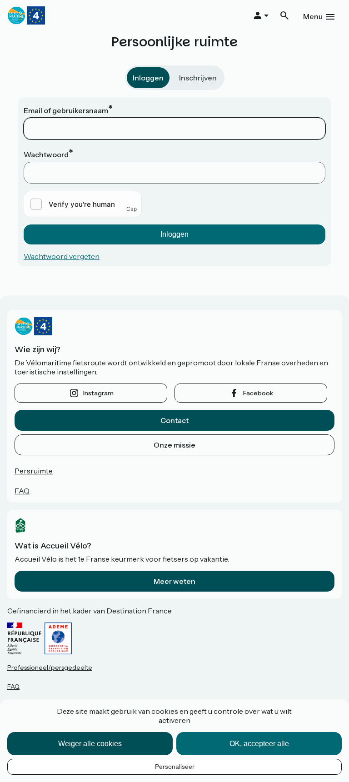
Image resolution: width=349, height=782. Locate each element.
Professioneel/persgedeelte (49, 667)
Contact (174, 420)
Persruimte (34, 470)
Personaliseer (174, 766)
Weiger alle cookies (90, 743)
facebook (258, 393)
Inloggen (148, 77)
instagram (98, 393)
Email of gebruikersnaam (66, 110)
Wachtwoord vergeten (62, 256)
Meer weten (174, 581)
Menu (313, 16)
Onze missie (174, 444)
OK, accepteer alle (259, 743)
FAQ (22, 490)
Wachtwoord (46, 154)
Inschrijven (198, 77)
